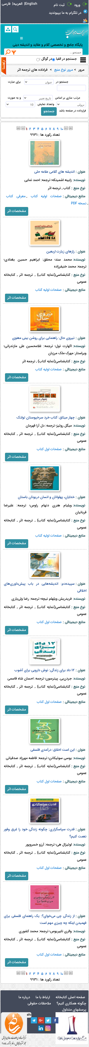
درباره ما (24, 997)
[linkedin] (41, 1028)
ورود (77, 5)
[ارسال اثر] (8, 29)
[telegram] (34, 1020)
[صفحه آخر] (71, 128)
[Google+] (41, 1020)
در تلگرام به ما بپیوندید (65, 13)
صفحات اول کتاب (49, 449)
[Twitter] (48, 1020)
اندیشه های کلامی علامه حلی (54, 172)
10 (62, 129)
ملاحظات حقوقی (39, 1003)
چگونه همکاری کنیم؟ (71, 1003)
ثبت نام (59, 5)
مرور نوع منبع (63, 70)
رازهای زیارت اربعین (60, 251)
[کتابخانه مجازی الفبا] (76, 32)
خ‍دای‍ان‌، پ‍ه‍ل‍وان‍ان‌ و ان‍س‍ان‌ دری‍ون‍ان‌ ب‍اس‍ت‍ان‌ (46, 497)
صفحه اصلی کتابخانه (70, 997)
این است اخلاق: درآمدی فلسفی (52, 750)
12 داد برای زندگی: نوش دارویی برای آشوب (44, 670)
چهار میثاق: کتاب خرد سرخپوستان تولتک (45, 417)
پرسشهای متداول (74, 1009)
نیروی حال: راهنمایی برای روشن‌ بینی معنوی (43, 338)
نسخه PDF (78, 203)
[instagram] (48, 1028)
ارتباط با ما (43, 997)
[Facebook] (55, 1020)
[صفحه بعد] (66, 128)
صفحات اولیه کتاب (46, 196)
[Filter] (14, 52)
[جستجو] (15, 29)
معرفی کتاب (15, 196)
